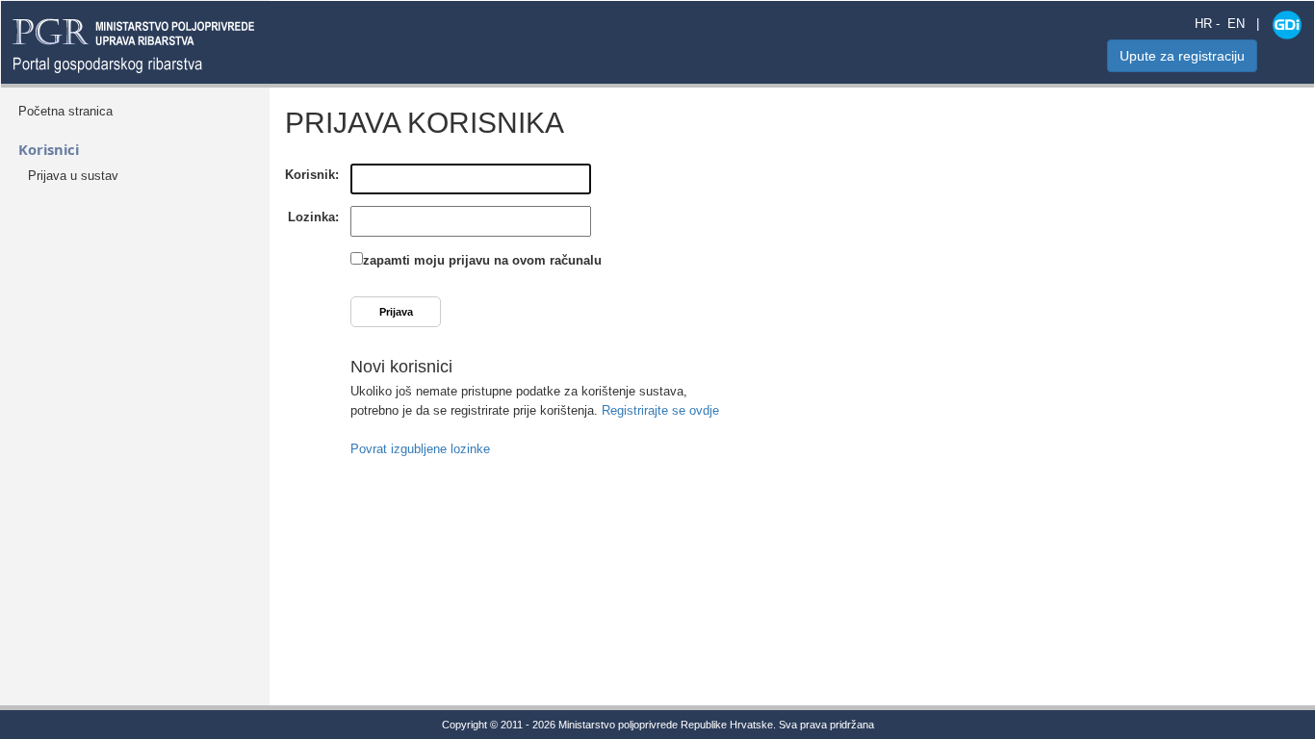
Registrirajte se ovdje (660, 410)
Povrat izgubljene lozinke (420, 449)
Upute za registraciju (1182, 56)
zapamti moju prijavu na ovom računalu (482, 260)
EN (1236, 23)
